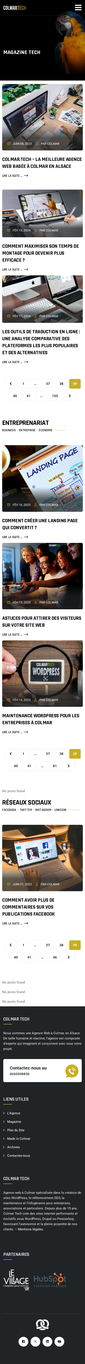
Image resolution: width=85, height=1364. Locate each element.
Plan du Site (15, 1130)
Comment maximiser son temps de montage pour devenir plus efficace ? (40, 253)
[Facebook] (23, 1342)
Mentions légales (30, 1229)
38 (61, 384)
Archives (13, 1147)
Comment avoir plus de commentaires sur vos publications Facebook (28, 907)
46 (55, 957)
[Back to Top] (76, 1357)
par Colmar (50, 143)
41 (29, 396)
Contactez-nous (18, 1156)
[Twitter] (35, 1342)
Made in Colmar (18, 1139)
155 (55, 396)
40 (15, 396)
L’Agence (13, 1113)
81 (55, 766)
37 (48, 384)
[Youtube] (59, 1342)
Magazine (14, 1122)
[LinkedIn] (47, 1342)
